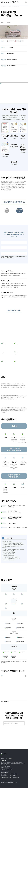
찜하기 (2, 22)
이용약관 (2, 758)
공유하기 (8, 22)
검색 (22, 2)
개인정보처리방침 (9, 758)
